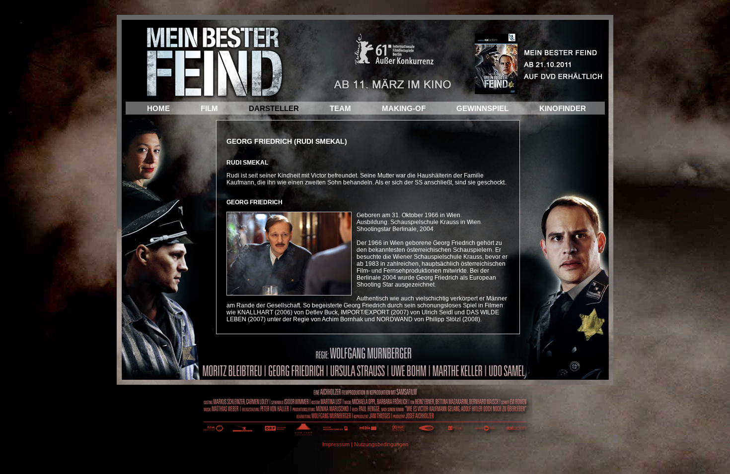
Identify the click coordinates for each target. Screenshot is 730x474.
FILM (209, 108)
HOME (158, 108)
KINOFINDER (562, 108)
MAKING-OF (404, 108)
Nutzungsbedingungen (381, 444)
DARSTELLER (274, 108)
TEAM (340, 108)
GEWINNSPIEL (482, 108)
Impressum (336, 444)
